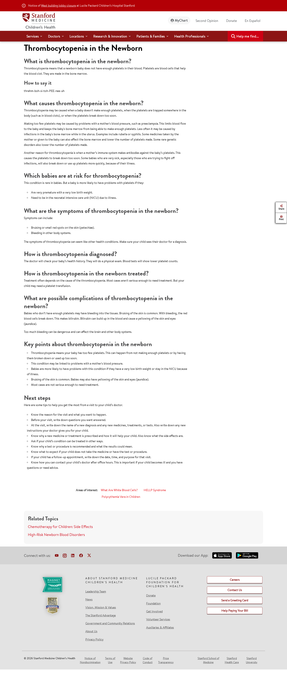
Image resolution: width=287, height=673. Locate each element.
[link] (254, 20)
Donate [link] (231, 20)
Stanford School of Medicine (208, 660)
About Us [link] (91, 631)
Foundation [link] (153, 603)
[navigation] (143, 36)
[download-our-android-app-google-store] (247, 555)
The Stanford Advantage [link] (100, 615)
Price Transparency (166, 660)
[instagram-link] (65, 556)
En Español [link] (252, 20)
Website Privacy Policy (128, 660)
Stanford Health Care (232, 660)
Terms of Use (110, 660)
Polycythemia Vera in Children (121, 497)
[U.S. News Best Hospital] (52, 605)
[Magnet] (52, 584)
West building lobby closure (58, 5)
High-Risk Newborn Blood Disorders (56, 534)
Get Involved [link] (154, 611)
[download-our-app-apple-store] (222, 555)
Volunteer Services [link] (158, 619)
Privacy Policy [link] (94, 639)
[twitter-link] (89, 556)
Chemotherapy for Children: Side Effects (60, 526)
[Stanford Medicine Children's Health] (38, 20)
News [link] (89, 599)
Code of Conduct (147, 660)
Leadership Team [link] (95, 592)
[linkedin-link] (73, 556)
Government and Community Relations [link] (110, 623)
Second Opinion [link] (207, 20)
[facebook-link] (81, 556)
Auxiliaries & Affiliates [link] (160, 627)
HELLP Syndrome (155, 490)
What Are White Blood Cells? (119, 490)
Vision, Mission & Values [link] (100, 607)
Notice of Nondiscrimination (90, 660)
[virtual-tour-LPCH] (56, 556)
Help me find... (248, 36)
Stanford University (251, 660)
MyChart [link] (181, 20)
